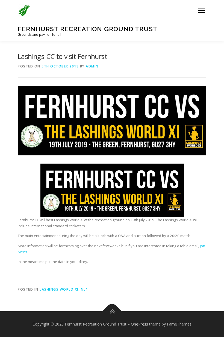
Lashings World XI (59, 289)
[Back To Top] (112, 311)
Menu (201, 10)
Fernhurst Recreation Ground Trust (87, 28)
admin (92, 66)
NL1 (84, 289)
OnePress (139, 324)
